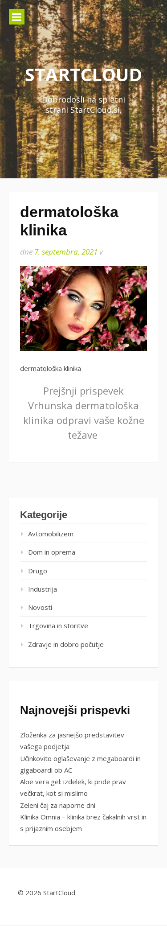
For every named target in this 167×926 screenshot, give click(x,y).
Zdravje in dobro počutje (66, 644)
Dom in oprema (51, 551)
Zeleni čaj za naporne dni (57, 805)
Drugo (37, 570)
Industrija (42, 588)
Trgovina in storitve (58, 625)
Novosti (40, 607)
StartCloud (83, 74)
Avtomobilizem (50, 533)
